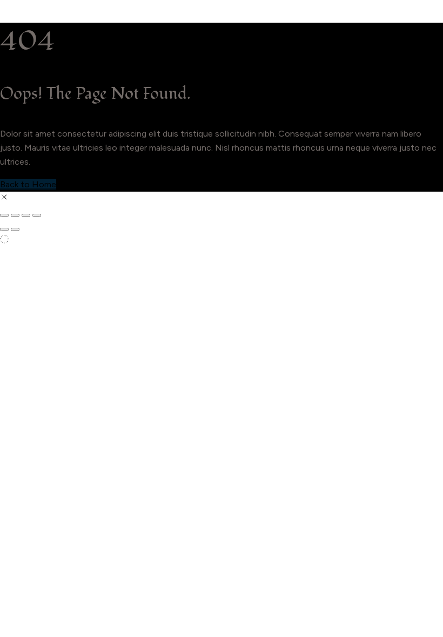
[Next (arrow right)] (15, 229)
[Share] (26, 215)
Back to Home (28, 184)
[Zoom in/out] (4, 215)
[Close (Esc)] (36, 215)
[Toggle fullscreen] (15, 215)
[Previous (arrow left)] (4, 229)
